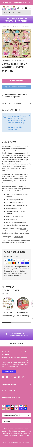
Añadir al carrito (16, 81)
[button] (26, 8)
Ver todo (5, 293)
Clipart (8, 312)
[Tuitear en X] (12, 110)
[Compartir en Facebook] (16, 110)
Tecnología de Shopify (24, 442)
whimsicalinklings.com (20, 243)
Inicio (3, 26)
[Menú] (30, 8)
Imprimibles (23, 312)
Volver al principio (16, 343)
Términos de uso (8, 183)
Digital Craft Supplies (12, 442)
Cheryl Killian (6, 60)
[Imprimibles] (23, 303)
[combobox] (16, 12)
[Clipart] (8, 303)
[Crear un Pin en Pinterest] (19, 110)
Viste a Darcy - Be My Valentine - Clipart (18, 26)
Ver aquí (27, 2)
